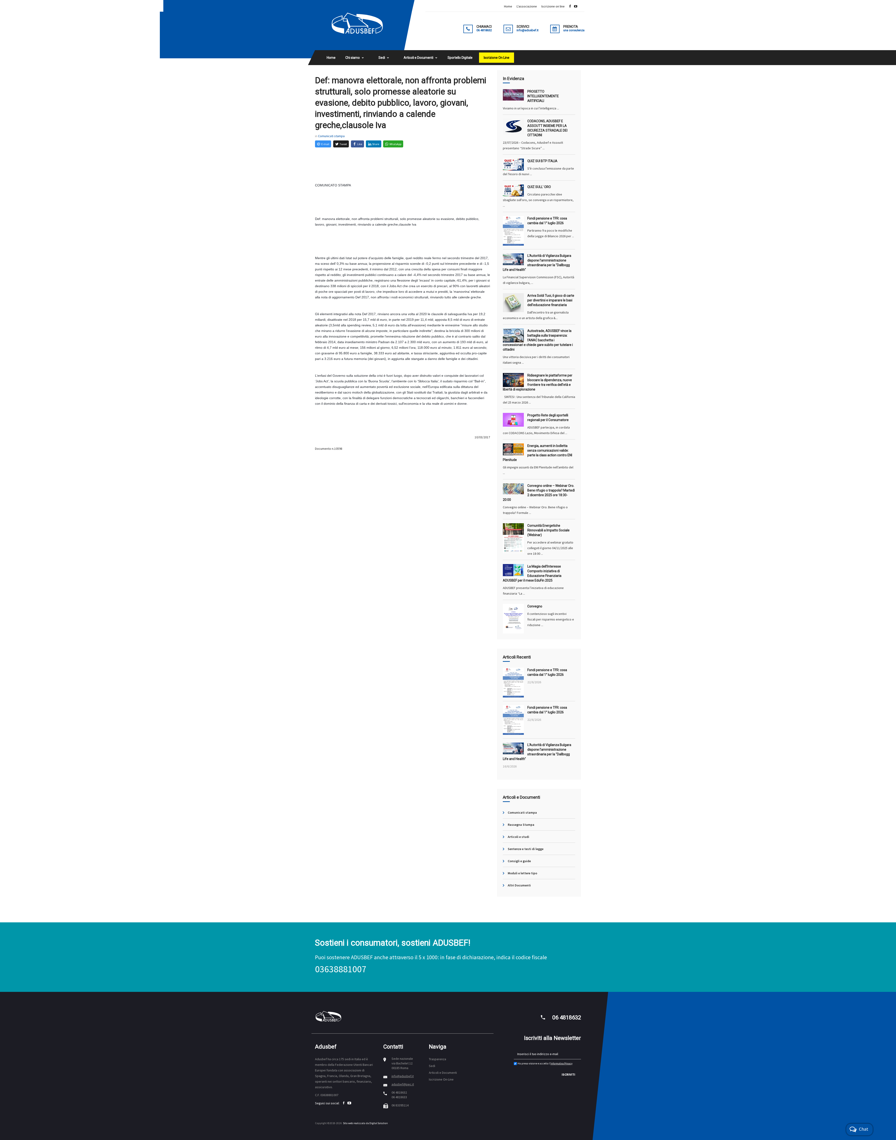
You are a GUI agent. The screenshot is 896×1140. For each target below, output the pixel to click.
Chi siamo (352, 57)
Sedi (381, 57)
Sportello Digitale (460, 57)
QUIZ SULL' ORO (539, 187)
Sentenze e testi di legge (525, 849)
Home (508, 6)
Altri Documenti (519, 885)
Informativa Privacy (561, 1063)
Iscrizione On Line (496, 57)
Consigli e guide (519, 861)
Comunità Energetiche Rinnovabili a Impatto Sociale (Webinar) (548, 530)
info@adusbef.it (403, 1076)
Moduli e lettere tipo (522, 873)
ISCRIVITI (568, 1074)
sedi (348, 1059)
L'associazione (527, 6)
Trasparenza (437, 1059)
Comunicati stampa (331, 136)
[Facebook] (570, 6)
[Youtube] (575, 6)
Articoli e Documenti (418, 57)
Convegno (534, 606)
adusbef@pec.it (403, 1084)
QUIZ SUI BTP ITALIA (542, 161)
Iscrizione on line (553, 6)
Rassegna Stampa (521, 825)
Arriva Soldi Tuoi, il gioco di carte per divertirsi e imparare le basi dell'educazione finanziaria (550, 300)
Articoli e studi (518, 837)
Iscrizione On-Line (441, 1079)
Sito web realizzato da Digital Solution (365, 1123)
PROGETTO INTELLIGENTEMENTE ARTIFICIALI (543, 96)
